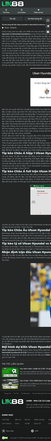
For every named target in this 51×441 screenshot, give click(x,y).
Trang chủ (7, 393)
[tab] (12, 18)
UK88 (25, 143)
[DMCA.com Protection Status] (5, 437)
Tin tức (16, 393)
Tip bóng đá (25, 393)
